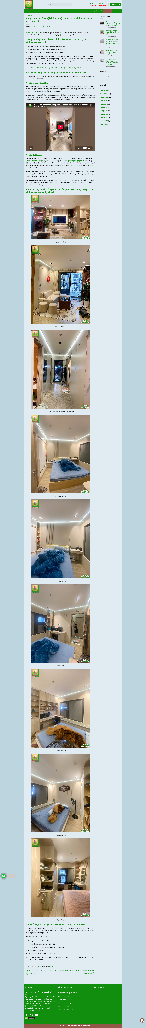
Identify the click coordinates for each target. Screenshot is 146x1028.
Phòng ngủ (60, 11)
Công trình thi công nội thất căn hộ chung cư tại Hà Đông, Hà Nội (59, 67)
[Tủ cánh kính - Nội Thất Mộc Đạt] (35, 4)
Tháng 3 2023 (104, 100)
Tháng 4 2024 (104, 94)
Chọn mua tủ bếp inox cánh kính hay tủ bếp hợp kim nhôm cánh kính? (113, 23)
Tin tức (102, 80)
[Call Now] (3, 876)
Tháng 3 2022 (104, 111)
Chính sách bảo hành (63, 1006)
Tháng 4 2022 (104, 107)
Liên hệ (115, 11)
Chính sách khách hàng (64, 1003)
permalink (51, 966)
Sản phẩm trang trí (83, 11)
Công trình (107, 11)
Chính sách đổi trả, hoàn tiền (66, 1009)
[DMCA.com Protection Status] (30, 1018)
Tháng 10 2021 (104, 117)
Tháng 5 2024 (104, 90)
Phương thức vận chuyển (65, 999)
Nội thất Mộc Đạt (31, 33)
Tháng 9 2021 (104, 121)
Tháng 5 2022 (104, 104)
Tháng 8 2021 (104, 124)
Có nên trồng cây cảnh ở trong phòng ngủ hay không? (112, 52)
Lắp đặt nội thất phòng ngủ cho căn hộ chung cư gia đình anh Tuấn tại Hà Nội (113, 42)
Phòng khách (49, 11)
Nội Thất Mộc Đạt (46, 26)
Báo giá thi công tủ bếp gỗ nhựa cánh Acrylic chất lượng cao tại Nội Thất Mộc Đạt (112, 62)
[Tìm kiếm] (70, 4)
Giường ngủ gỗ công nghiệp (34, 161)
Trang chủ (31, 11)
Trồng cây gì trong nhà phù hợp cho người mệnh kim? (112, 32)
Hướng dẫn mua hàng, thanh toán (67, 993)
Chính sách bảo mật (63, 996)
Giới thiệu (40, 11)
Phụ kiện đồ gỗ (97, 11)
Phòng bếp (70, 11)
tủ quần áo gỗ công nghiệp (74, 161)
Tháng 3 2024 (104, 97)
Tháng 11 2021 (104, 114)
